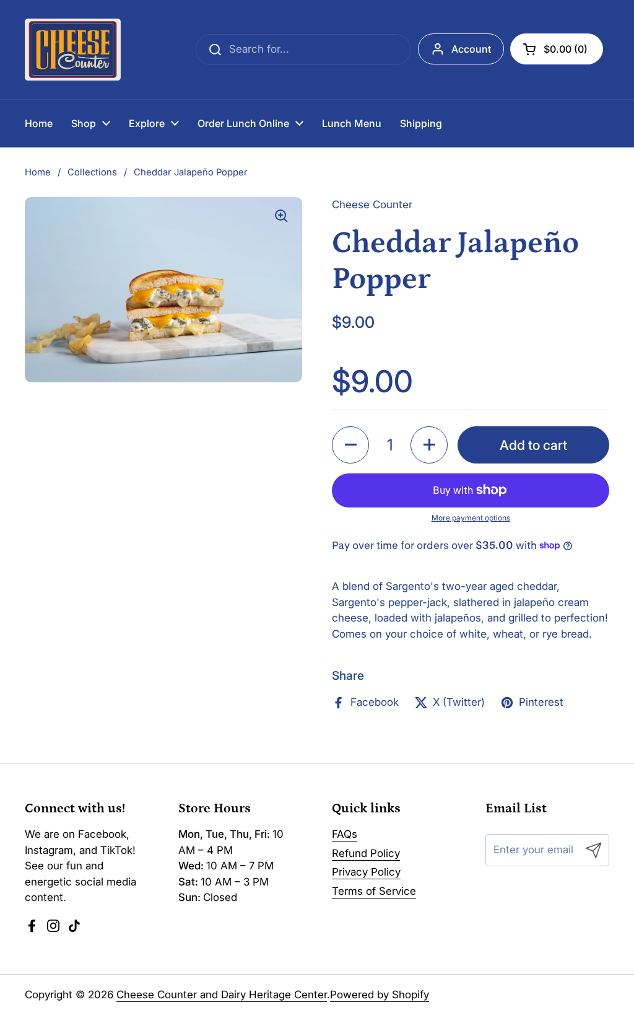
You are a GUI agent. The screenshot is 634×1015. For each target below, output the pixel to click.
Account (471, 49)
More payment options (471, 517)
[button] (556, 48)
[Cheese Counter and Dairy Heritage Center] (73, 50)
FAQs (344, 834)
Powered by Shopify (379, 994)
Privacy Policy (366, 872)
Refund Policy (366, 853)
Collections (92, 172)
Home (38, 172)
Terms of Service (374, 891)
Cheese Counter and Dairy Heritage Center (221, 994)
